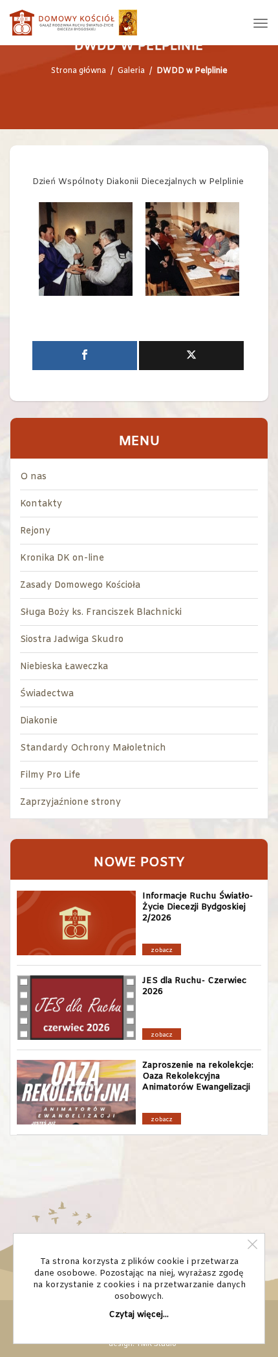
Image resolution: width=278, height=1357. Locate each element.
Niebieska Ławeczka (64, 667)
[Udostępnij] (84, 355)
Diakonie (39, 721)
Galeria (131, 71)
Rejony (35, 531)
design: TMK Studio (142, 1344)
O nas (33, 477)
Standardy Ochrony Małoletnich (93, 748)
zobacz (162, 951)
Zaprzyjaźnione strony (70, 802)
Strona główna (78, 71)
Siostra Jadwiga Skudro (71, 640)
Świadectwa (47, 694)
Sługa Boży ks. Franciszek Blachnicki (101, 612)
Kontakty (41, 504)
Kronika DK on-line (62, 558)
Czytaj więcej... (139, 1314)
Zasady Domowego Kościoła (80, 585)
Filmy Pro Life (50, 775)
